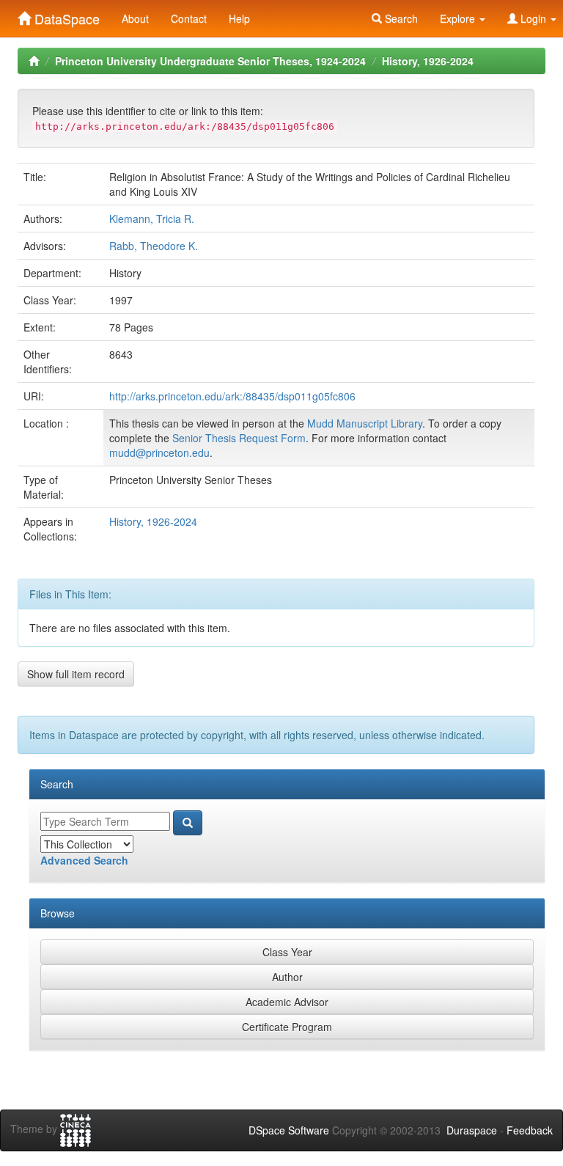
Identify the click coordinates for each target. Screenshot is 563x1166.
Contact (189, 18)
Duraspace (471, 1130)
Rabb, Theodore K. (153, 245)
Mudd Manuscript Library (364, 423)
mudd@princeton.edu (159, 452)
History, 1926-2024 (428, 61)
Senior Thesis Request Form (239, 437)
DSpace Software (289, 1130)
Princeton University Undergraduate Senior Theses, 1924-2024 (210, 61)
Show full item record (76, 674)
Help (239, 18)
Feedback (530, 1130)
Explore (459, 18)
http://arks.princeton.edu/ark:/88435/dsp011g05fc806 (232, 396)
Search (400, 18)
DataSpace (65, 15)
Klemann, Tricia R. (151, 218)
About (135, 18)
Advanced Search (84, 860)
